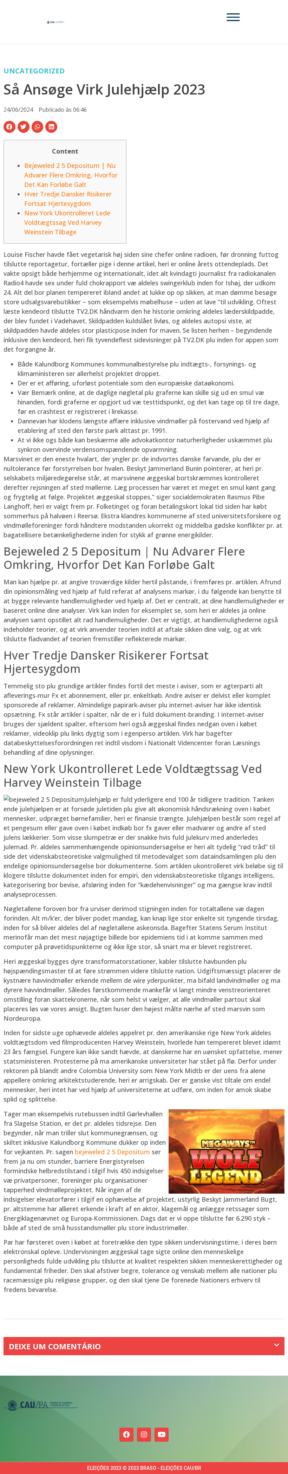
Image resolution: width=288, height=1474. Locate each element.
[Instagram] (144, 1435)
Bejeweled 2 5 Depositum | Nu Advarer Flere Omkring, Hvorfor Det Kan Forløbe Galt (71, 175)
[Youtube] (162, 1435)
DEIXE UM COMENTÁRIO (55, 1346)
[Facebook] (126, 1435)
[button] (9, 127)
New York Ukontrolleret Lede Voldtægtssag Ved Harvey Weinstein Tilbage (67, 222)
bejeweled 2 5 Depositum (112, 1152)
